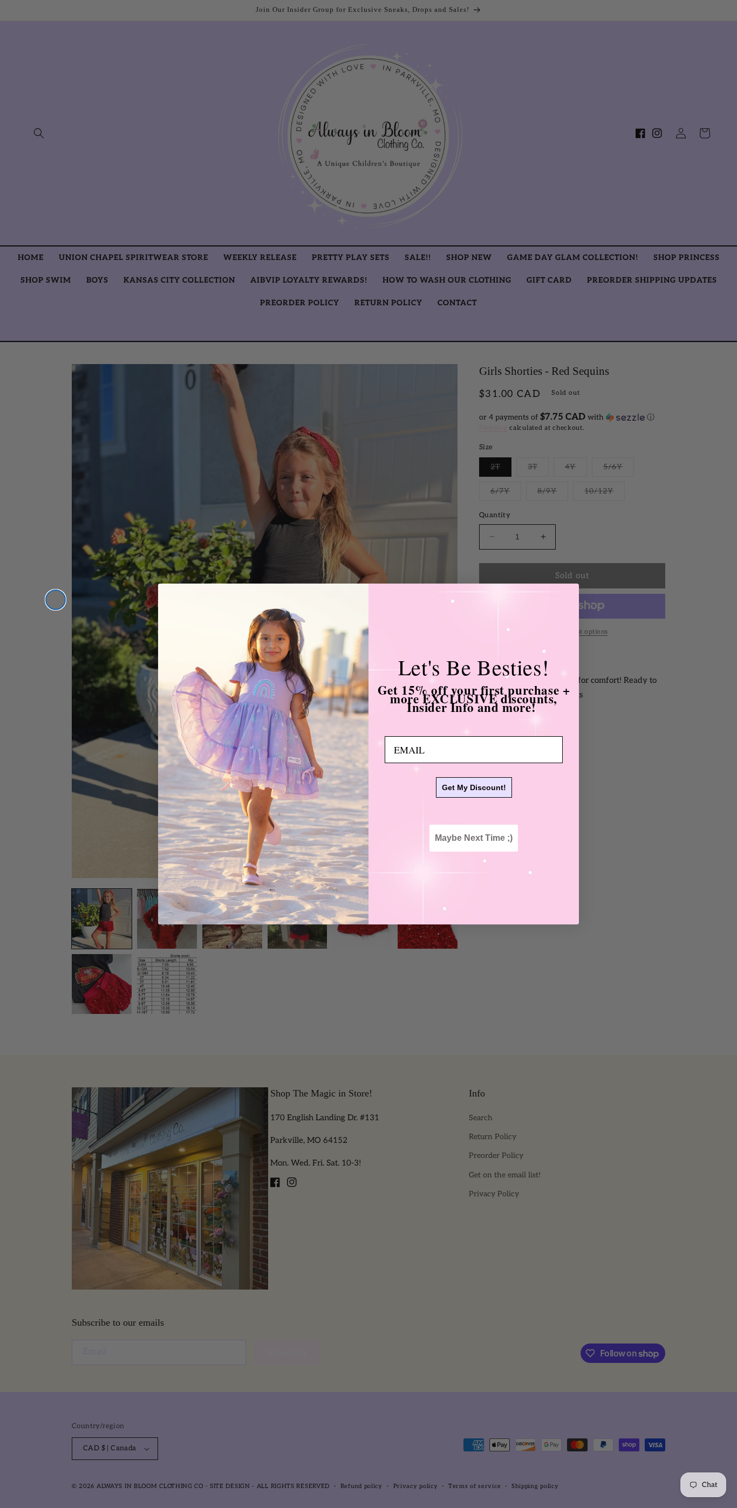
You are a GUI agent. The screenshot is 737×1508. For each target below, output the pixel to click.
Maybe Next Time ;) (474, 837)
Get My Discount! (474, 787)
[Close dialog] (55, 599)
